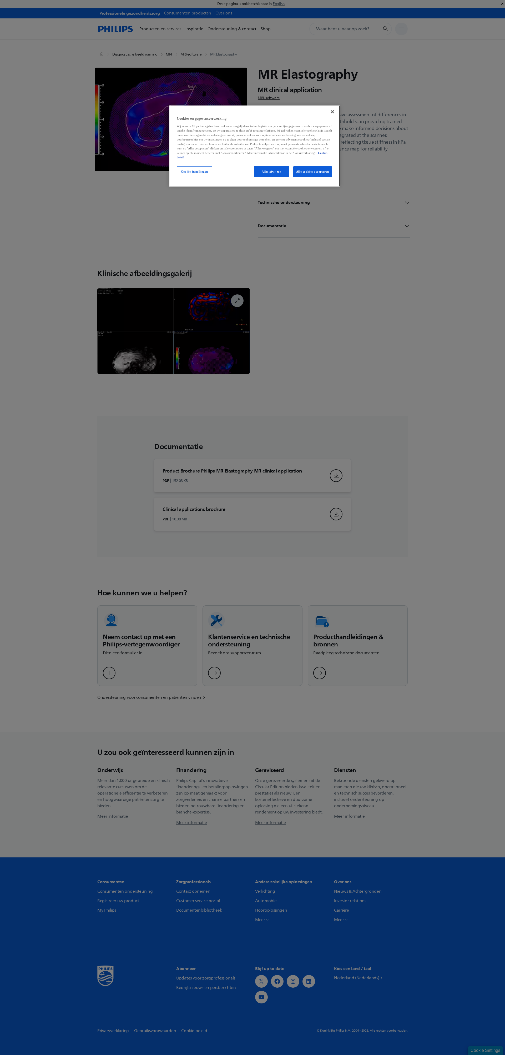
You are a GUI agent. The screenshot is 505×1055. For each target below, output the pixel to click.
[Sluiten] (332, 112)
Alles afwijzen (271, 171)
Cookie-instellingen (194, 171)
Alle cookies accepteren (312, 171)
